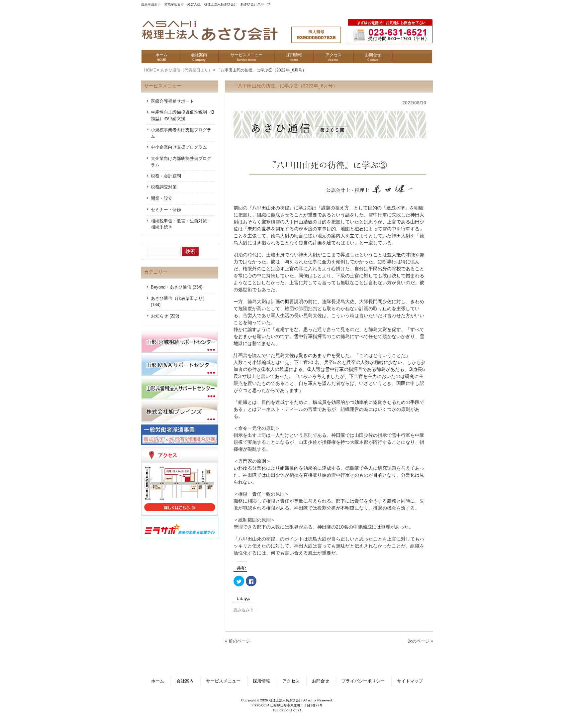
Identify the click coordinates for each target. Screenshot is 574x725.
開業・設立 (161, 198)
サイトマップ (410, 681)
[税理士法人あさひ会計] (216, 41)
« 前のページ (237, 641)
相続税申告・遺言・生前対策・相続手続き (181, 224)
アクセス (291, 681)
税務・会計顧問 (166, 176)
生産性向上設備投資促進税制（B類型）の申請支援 (182, 115)
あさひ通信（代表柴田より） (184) (179, 301)
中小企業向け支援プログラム (179, 147)
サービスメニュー (223, 681)
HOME (150, 70)
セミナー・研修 (166, 209)
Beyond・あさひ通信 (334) (176, 287)
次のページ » (420, 641)
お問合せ (320, 681)
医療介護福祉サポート (172, 101)
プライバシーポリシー (363, 681)
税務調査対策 (164, 187)
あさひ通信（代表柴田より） (186, 70)
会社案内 (185, 681)
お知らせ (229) (165, 316)
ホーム (157, 681)
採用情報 (261, 681)
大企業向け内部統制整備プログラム (181, 161)
